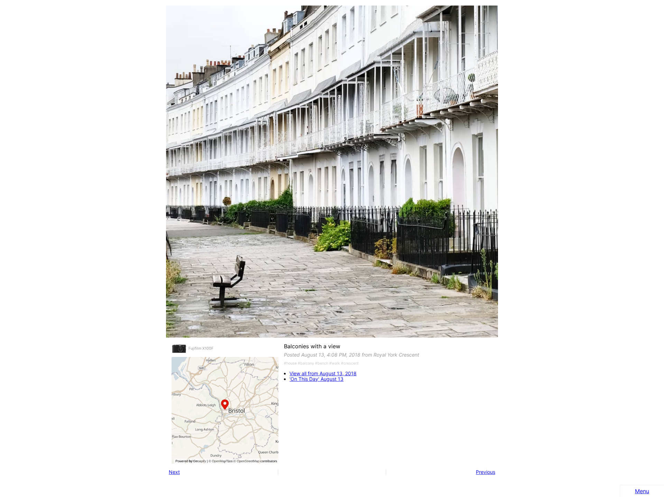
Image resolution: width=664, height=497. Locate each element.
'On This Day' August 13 (316, 379)
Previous (485, 472)
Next (174, 472)
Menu (642, 491)
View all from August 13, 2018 (323, 373)
